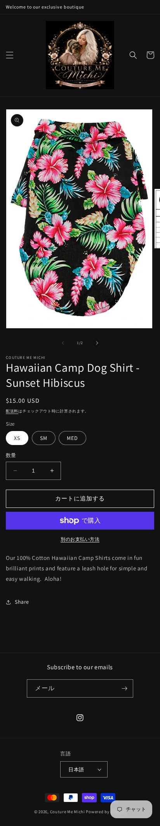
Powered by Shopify (106, 811)
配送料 (12, 411)
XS (17, 438)
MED (72, 438)
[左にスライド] (62, 343)
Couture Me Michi (68, 811)
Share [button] (22, 601)
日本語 (76, 769)
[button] (9, 55)
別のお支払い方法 (80, 539)
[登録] (124, 688)
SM (43, 438)
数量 (11, 455)
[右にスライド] (97, 343)
